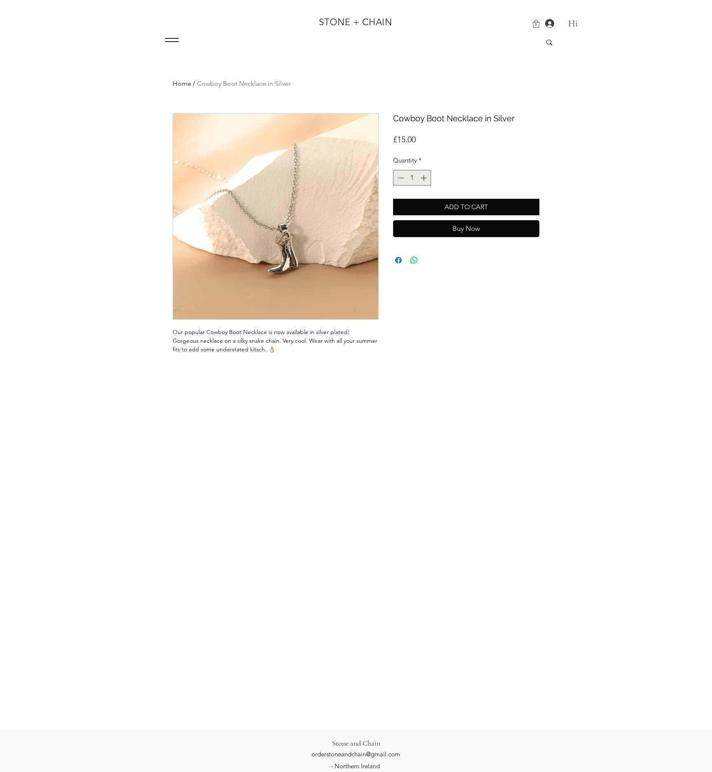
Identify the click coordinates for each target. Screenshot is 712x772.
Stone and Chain (356, 743)
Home (182, 83)
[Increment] (424, 178)
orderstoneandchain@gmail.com (356, 754)
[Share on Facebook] (398, 260)
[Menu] (171, 40)
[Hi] (546, 24)
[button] (536, 24)
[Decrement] (399, 178)
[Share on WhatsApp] (414, 260)
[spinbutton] (412, 178)
